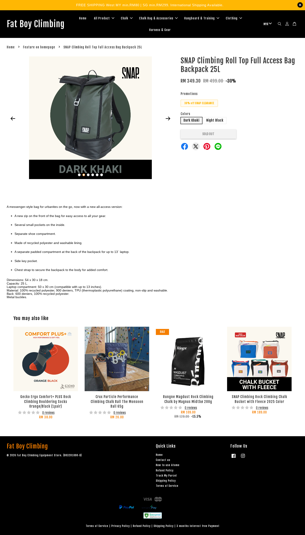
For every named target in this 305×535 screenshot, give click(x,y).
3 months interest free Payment (198, 526)
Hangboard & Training (199, 18)
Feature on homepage (39, 47)
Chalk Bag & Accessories (156, 18)
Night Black (215, 120)
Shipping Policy (166, 480)
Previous (12, 118)
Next (167, 118)
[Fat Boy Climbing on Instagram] (243, 458)
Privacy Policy (120, 526)
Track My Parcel (166, 475)
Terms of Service (167, 485)
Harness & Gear (160, 30)
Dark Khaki (191, 120)
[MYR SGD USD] (267, 24)
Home (82, 18)
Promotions (189, 94)
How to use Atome (168, 465)
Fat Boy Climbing (36, 24)
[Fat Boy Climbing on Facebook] (233, 458)
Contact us (163, 460)
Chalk (124, 18)
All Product (102, 18)
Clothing (232, 18)
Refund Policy (164, 470)
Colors (185, 114)
